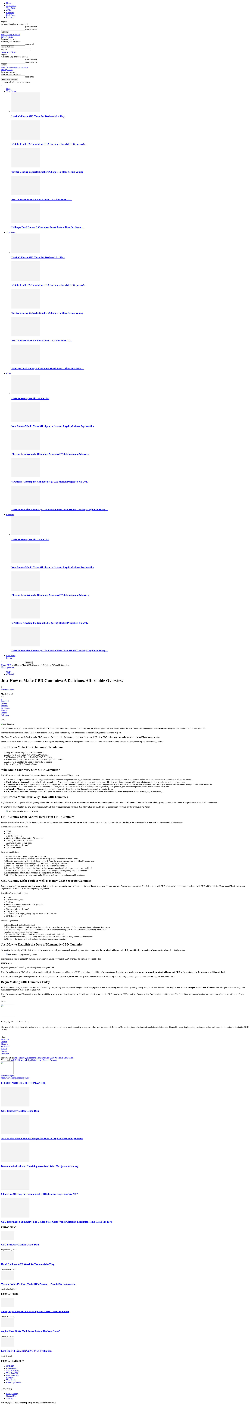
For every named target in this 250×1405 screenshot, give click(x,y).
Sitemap (9, 1398)
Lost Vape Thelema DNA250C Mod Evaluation (26, 1350)
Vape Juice (10, 8)
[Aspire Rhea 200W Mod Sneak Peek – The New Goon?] (7, 1326)
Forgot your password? (10, 34)
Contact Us (10, 1396)
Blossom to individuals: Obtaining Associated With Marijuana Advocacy (50, 454)
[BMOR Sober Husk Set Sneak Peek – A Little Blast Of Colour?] (25, 194)
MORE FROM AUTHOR (34, 1083)
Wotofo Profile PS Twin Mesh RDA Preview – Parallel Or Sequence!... (38, 1284)
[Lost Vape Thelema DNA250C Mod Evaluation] (7, 1346)
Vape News (11, 5)
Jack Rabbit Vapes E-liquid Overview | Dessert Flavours (34, 1060)
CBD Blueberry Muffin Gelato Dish (30, 398)
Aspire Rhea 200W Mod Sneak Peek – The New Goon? (30, 1331)
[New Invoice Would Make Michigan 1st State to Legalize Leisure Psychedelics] (25, 421)
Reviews (9, 17)
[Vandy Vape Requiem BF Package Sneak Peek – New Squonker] (7, 1306)
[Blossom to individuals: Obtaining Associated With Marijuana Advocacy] (25, 449)
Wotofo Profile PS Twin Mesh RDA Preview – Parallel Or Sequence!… (48, 144)
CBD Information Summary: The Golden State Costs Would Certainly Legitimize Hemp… (59, 509)
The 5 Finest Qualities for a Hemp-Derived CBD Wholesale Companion (43, 1058)
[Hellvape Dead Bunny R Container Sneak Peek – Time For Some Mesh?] (25, 222)
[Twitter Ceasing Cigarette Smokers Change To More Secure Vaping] (25, 167)
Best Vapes (10, 15)
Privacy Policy (7, 37)
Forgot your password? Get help (14, 67)
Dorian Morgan (7, 689)
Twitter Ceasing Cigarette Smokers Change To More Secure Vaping (47, 171)
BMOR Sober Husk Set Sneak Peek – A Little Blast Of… (41, 199)
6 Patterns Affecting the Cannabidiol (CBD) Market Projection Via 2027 (49, 481)
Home (8, 3)
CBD (8, 10)
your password (31, 29)
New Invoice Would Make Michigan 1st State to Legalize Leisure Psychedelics (52, 426)
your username (31, 26)
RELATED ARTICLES (12, 1083)
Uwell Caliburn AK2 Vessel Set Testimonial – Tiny (38, 116)
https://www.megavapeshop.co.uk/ (15, 1078)
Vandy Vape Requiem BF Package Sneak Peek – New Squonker (35, 1311)
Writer (3, 1001)
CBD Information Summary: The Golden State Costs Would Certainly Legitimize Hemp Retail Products (56, 1221)
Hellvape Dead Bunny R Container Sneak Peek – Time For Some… (47, 227)
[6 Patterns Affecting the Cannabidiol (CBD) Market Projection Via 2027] (25, 477)
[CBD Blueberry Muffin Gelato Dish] (25, 393)
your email (29, 44)
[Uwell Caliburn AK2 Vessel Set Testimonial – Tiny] (25, 111)
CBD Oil (10, 12)
